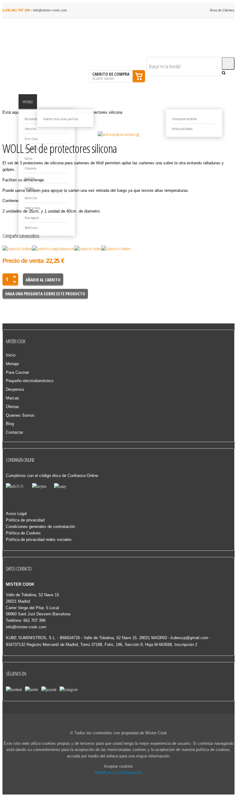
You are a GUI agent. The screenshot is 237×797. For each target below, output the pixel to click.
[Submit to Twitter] (87, 249)
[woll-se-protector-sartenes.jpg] (118, 134)
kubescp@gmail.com (189, 637)
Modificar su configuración (118, 772)
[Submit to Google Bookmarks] (53, 249)
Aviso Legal (16, 513)
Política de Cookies (23, 533)
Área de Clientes (222, 10)
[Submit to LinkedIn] (116, 249)
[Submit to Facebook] (17, 249)
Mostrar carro (139, 76)
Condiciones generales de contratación (40, 526)
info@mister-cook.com (50, 10)
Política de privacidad (25, 520)
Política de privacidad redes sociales (39, 539)
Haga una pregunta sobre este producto (45, 294)
